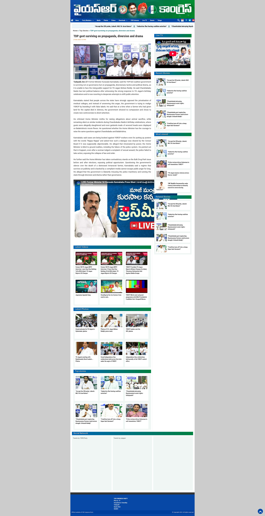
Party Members (87, 20)
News (77, 20)
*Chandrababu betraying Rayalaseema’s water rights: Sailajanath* (167, 26)
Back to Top (260, 511)
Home (72, 20)
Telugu (160, 20)
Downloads (122, 20)
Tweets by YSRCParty (80, 438)
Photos (106, 20)
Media (99, 20)
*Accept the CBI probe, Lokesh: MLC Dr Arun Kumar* (85, 26)
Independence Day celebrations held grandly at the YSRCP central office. (136, 359)
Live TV (144, 20)
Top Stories (83, 31)
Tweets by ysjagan (120, 438)
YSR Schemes (135, 20)
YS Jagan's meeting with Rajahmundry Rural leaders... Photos (84, 359)
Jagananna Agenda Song (83, 295)
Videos (113, 20)
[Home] (132, 9)
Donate (152, 20)
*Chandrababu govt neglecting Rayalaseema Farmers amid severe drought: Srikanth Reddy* (86, 421)
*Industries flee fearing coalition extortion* (124, 26)
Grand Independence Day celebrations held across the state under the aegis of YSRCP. (111, 359)
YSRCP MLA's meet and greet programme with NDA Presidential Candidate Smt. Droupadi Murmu (136, 297)
